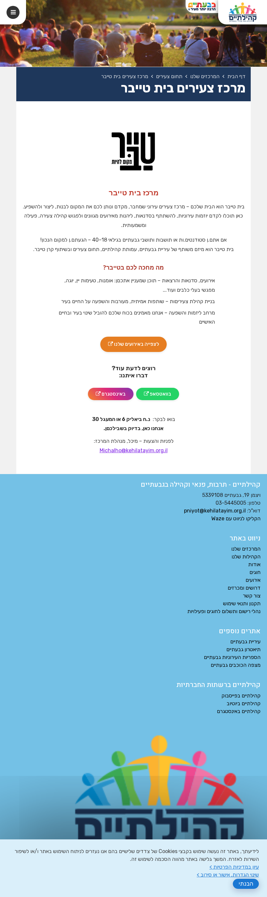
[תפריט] (13, 12)
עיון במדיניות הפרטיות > (234, 867)
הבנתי (246, 883)
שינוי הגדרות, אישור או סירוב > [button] (228, 875)
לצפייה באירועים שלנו (129, 342)
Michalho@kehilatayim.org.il (134, 450)
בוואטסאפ (153, 392)
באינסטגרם (107, 392)
